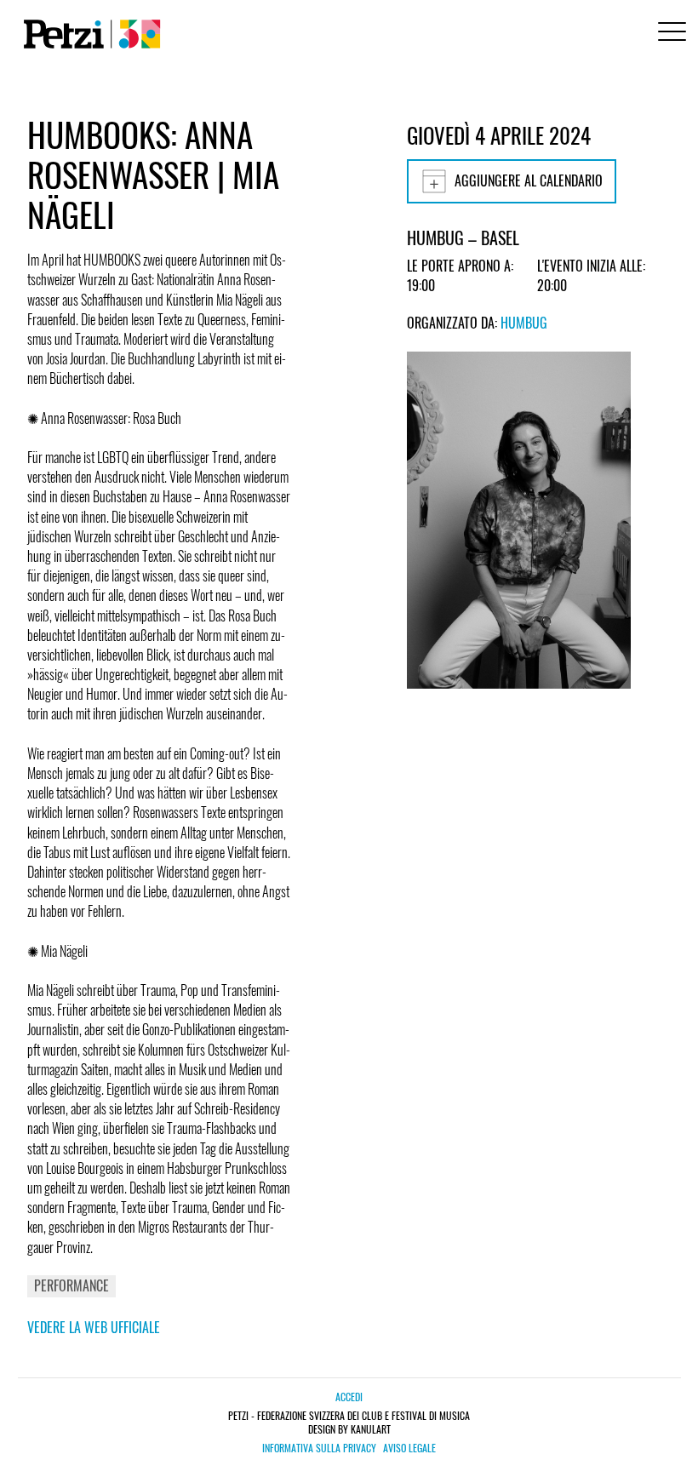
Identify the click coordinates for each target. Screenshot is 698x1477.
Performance (71, 1285)
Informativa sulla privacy (319, 1448)
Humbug (524, 322)
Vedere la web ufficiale (93, 1327)
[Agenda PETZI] (88, 34)
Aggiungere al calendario (529, 180)
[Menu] (669, 34)
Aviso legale (409, 1448)
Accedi (349, 1396)
